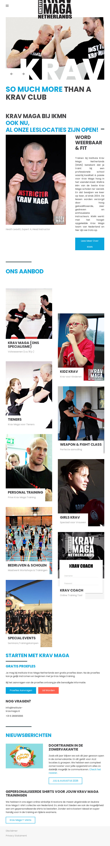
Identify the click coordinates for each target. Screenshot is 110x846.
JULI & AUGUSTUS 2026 (65, 780)
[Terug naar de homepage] (55, 5)
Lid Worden (48, 690)
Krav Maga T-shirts (20, 820)
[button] (7, 5)
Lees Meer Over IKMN (90, 243)
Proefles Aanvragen (21, 690)
